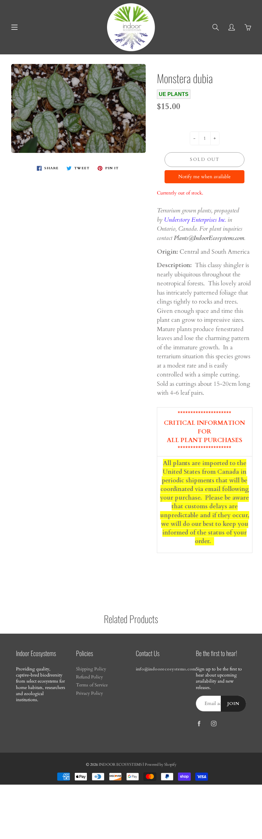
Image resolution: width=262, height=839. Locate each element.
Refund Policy (89, 677)
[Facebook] (199, 723)
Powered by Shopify (160, 764)
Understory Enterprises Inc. (195, 220)
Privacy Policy (89, 693)
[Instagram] (214, 723)
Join (233, 704)
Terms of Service (92, 685)
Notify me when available (204, 176)
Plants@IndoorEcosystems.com (209, 238)
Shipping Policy (91, 669)
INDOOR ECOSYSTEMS (120, 764)
